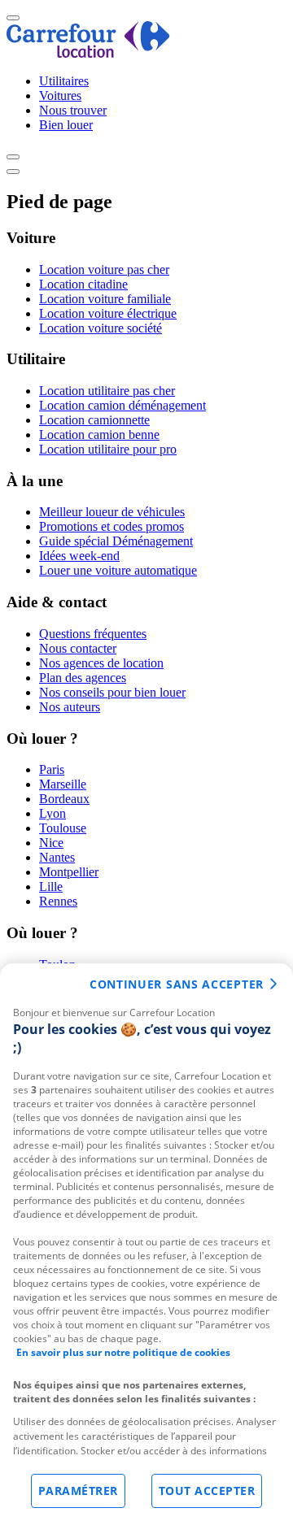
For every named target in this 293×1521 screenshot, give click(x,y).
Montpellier (68, 872)
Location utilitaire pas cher (107, 391)
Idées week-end (79, 556)
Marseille (62, 784)
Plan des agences (82, 677)
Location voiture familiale (105, 299)
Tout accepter (207, 1490)
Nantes (57, 857)
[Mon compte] (13, 156)
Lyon (52, 813)
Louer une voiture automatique (118, 570)
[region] (146, 1242)
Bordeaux (64, 799)
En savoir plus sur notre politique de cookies (123, 1352)
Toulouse (62, 828)
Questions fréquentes (92, 634)
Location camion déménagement (122, 405)
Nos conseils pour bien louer (112, 692)
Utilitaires (64, 81)
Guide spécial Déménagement (116, 541)
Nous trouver (73, 110)
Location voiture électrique (108, 313)
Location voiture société (100, 328)
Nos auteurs (69, 707)
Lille (51, 886)
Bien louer (66, 125)
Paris (51, 769)
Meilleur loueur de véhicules (112, 512)
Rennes (58, 901)
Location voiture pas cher (104, 269)
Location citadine (83, 284)
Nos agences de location (101, 663)
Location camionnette (94, 420)
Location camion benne (99, 434)
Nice (51, 843)
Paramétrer (78, 1490)
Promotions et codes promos (111, 526)
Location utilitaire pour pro (108, 449)
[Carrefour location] (88, 53)
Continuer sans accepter (177, 984)
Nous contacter (77, 648)
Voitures (60, 95)
